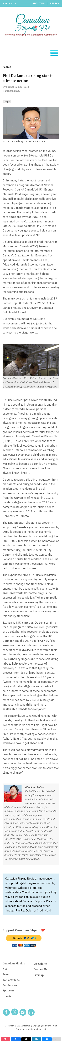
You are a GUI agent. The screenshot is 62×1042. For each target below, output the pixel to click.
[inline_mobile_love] (5, 1039)
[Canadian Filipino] (31, 25)
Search (54, 3)
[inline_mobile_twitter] (26, 1039)
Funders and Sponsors (11, 988)
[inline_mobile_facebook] (16, 1039)
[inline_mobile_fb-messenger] (47, 1039)
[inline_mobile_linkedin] (36, 1039)
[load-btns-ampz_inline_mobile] (56, 1039)
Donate (7, 996)
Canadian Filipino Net (14, 966)
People (7, 101)
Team (6, 974)
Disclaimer (40, 963)
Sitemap (39, 975)
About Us (38, 3)
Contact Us (40, 969)
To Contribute (11, 980)
